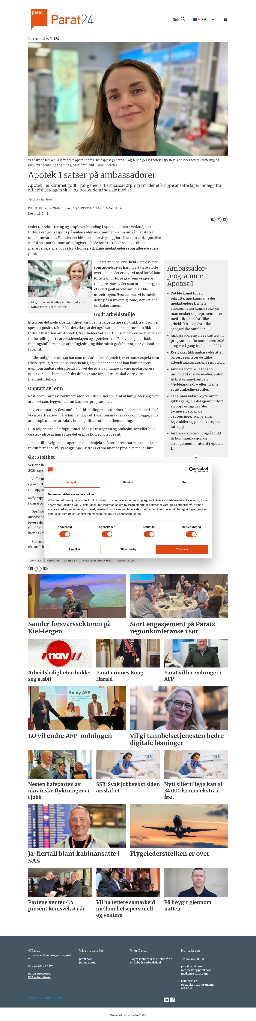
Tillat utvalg (128, 549)
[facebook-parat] (172, 1000)
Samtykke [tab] (71, 482)
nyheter (71, 560)
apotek (36, 560)
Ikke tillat (74, 549)
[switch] (107, 534)
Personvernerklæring (45, 998)
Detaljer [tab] (128, 482)
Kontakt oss (190, 950)
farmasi (52, 560)
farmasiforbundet (97, 560)
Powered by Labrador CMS (128, 1015)
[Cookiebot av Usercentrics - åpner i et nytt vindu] (191, 469)
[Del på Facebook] (213, 219)
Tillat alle (182, 549)
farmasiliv (126, 560)
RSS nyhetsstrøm (39, 977)
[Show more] (196, 457)
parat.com (85, 959)
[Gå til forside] (74, 19)
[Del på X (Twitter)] (219, 219)
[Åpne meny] (225, 19)
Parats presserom (39, 973)
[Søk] (178, 19)
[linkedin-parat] (166, 1000)
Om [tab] (184, 482)
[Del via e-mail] (225, 219)
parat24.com (87, 962)
